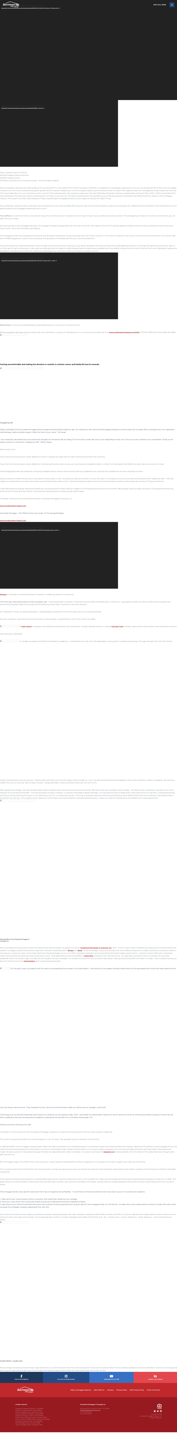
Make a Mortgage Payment (81, 1390)
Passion (3, 594)
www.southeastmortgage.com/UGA (124, 332)
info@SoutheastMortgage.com (90, 1410)
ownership (88, 956)
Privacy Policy (121, 1390)
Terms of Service (153, 1390)
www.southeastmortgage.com (13, 506)
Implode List (109, 1152)
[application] (88, 50)
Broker (71, 950)
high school (26, 626)
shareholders (29, 961)
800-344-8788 (159, 5)
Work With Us (99, 1390)
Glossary (110, 1390)
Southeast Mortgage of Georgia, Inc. (96, 948)
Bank (80, 950)
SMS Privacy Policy (137, 1390)
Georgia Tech (117, 626)
